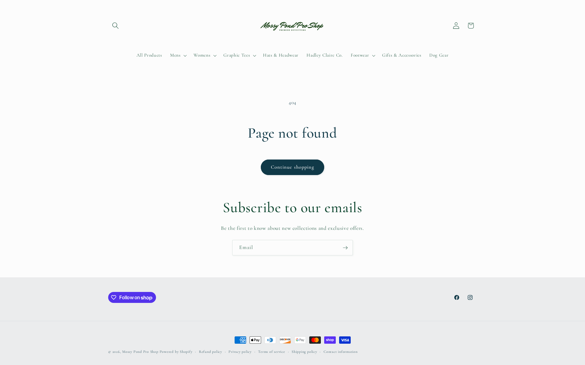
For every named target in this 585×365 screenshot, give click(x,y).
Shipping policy (304, 351)
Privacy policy (240, 351)
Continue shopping (292, 167)
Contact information (341, 351)
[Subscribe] (345, 248)
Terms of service (271, 351)
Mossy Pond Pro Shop (140, 351)
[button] (115, 25)
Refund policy (210, 351)
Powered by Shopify (176, 351)
